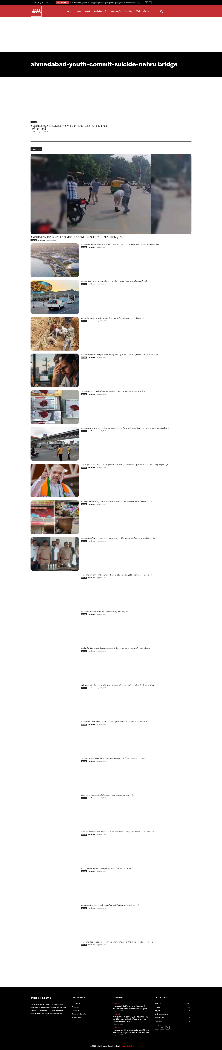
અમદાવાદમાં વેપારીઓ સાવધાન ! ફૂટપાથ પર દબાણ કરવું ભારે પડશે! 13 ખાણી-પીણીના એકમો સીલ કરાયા (114, 722)
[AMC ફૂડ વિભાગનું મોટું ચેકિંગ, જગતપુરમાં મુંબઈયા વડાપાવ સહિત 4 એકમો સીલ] (55, 884)
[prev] (146, 2)
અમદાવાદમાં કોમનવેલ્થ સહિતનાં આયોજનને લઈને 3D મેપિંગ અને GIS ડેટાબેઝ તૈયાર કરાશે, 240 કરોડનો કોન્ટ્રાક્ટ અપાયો (120, 244)
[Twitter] (167, 1027)
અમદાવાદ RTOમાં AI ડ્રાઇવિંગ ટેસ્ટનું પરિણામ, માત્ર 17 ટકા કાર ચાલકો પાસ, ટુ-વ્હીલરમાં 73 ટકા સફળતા (114, 758)
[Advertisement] (111, 35)
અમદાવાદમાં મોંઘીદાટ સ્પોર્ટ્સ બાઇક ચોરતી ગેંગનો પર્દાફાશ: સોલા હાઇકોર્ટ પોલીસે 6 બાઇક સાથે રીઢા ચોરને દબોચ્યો (117, 942)
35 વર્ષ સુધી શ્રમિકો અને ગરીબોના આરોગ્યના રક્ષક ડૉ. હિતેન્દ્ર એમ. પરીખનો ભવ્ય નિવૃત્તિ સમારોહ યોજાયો (115, 648)
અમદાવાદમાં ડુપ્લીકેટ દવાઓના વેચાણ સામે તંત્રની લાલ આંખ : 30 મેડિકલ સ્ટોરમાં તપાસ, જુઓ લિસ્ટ (113, 391)
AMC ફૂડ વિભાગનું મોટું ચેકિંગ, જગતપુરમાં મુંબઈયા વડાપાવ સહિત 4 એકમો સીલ (106, 868)
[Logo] (36, 11)
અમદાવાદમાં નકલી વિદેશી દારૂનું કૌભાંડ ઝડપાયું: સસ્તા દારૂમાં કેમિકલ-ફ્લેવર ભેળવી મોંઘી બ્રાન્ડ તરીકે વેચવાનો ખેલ (118, 538)
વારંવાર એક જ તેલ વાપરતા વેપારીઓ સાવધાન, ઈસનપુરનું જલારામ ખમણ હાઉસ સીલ (108, 795)
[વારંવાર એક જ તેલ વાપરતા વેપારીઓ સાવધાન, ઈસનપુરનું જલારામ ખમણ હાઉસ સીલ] (55, 811)
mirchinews (34, 132)
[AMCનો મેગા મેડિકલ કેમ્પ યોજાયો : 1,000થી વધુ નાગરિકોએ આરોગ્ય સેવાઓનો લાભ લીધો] (55, 921)
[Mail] (162, 1027)
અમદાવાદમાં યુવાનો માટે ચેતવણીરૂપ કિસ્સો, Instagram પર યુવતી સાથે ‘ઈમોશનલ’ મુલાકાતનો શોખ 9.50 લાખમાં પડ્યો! (119, 355)
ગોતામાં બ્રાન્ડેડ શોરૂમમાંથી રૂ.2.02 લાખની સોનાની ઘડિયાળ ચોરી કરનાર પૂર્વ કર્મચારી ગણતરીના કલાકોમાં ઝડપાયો (118, 832)
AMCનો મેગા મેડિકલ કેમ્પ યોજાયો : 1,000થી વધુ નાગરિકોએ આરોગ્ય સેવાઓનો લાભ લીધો (110, 905)
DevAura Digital (125, 1046)
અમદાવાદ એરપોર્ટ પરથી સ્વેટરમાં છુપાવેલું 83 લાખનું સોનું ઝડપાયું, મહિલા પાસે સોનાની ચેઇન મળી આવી (114, 281)
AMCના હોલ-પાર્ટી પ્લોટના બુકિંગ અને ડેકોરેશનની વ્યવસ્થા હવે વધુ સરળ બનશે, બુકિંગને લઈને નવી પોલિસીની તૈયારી (118, 685)
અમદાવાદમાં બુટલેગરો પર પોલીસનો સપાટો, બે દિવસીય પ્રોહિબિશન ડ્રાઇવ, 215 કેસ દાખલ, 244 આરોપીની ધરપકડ (117, 575)
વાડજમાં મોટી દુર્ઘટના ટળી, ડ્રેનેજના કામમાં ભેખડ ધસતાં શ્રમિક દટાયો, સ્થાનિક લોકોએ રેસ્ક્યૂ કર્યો (112, 318)
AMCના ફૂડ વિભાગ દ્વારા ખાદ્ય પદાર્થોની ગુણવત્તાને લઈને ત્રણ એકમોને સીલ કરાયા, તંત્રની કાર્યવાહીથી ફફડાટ (116, 501)
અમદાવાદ (33, 122)
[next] (150, 2)
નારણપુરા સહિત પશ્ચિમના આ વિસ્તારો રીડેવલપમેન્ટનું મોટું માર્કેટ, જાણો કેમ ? (105, 612)
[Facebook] (157, 1027)
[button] (161, 11)
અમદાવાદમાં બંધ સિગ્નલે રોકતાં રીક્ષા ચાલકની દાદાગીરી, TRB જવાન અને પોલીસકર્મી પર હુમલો (77, 237)
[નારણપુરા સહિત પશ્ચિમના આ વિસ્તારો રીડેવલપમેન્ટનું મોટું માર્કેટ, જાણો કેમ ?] (55, 627)
